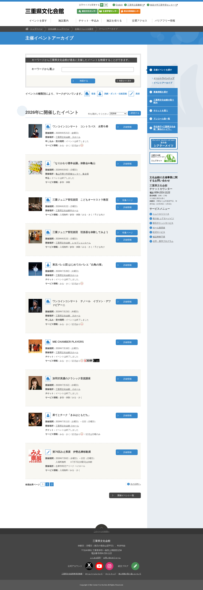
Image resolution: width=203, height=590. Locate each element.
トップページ (36, 29)
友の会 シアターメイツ (163, 218)
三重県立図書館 (134, 5)
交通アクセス (139, 20)
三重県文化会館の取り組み (164, 101)
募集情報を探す (161, 92)
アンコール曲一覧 (162, 118)
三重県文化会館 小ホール (68, 389)
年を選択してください (98, 114)
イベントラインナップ (164, 78)
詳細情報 (127, 127)
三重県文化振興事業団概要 (72, 574)
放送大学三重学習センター (162, 5)
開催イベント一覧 (126, 495)
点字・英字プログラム (163, 241)
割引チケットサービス (163, 223)
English (119, 5)
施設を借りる (114, 20)
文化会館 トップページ (58, 29)
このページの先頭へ (101, 531)
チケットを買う (161, 110)
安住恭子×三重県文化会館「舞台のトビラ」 (164, 127)
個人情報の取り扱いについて (129, 574)
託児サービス (159, 232)
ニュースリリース (161, 214)
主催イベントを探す (84, 29)
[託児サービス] (82, 145)
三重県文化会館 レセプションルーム (73, 243)
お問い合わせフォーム (112, 558)
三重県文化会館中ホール (67, 210)
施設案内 (63, 20)
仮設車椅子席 (159, 237)
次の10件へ (135, 484)
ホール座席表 (159, 227)
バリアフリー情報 (165, 20)
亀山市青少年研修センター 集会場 (72, 174)
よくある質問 (95, 558)
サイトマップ (110, 574)
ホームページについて (94, 574)
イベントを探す (38, 20)
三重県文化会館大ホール (67, 275)
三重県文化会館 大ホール (68, 137)
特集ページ (127, 200)
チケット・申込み (89, 20)
